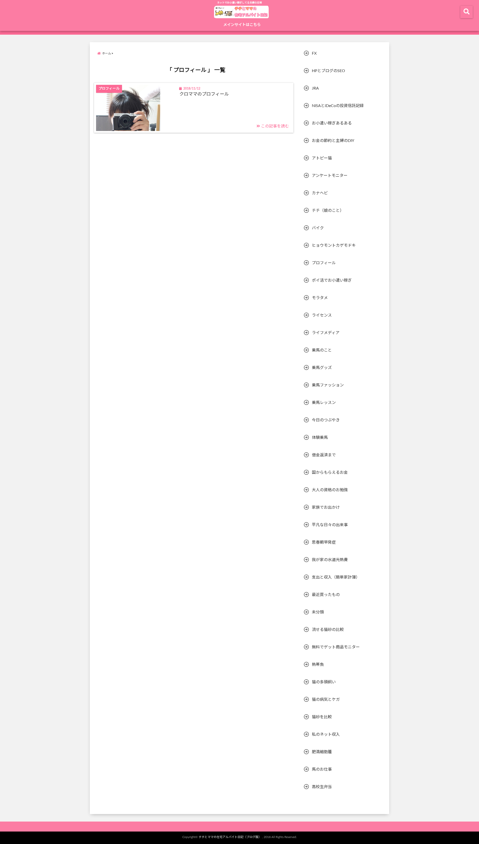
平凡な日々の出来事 (330, 525)
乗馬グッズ (322, 368)
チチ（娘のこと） (328, 211)
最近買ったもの (326, 595)
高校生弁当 (322, 787)
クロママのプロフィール (204, 94)
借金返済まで (324, 455)
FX (314, 53)
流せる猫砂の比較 (328, 630)
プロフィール (324, 263)
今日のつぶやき (326, 420)
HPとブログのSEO (328, 71)
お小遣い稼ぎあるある (332, 123)
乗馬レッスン (324, 403)
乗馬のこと (322, 350)
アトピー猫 (322, 158)
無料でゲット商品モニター (336, 647)
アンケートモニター (330, 176)
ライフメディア (326, 333)
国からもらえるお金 (330, 473)
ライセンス (322, 315)
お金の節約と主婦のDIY (333, 141)
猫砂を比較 (322, 717)
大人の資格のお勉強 (330, 490)
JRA (315, 88)
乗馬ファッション (328, 385)
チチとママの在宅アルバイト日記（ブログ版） (230, 837)
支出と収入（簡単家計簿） (336, 577)
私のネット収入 (326, 734)
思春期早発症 (324, 542)
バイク (318, 228)
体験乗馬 (320, 438)
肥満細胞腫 (322, 752)
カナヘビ (320, 193)
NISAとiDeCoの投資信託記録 (338, 106)
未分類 (318, 612)
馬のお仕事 (322, 769)
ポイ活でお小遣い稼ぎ (332, 280)
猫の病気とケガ (326, 700)
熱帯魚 (318, 665)
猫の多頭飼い (324, 682)
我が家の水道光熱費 (330, 560)
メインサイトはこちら (242, 25)
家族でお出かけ (326, 507)
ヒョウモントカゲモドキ (334, 245)
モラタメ (320, 298)
